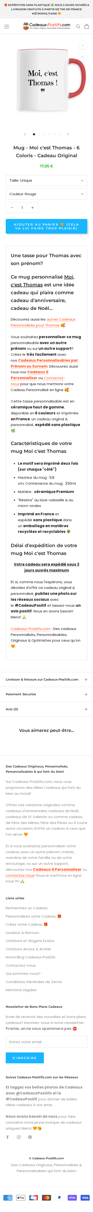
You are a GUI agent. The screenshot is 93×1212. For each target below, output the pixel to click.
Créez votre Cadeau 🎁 (27, 924)
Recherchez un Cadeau (26, 907)
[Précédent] (25, 134)
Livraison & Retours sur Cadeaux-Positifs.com (42, 679)
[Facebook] (7, 1137)
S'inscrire (25, 1058)
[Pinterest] (30, 1137)
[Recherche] (78, 26)
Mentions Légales (21, 989)
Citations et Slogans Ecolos (30, 940)
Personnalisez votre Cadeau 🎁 (34, 916)
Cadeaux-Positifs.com (31, 628)
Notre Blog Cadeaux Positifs (30, 957)
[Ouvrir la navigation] (6, 26)
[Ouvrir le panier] (87, 26)
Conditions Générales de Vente (34, 981)
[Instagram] (19, 1137)
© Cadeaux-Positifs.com (46, 1158)
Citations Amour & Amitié (28, 949)
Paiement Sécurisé (21, 694)
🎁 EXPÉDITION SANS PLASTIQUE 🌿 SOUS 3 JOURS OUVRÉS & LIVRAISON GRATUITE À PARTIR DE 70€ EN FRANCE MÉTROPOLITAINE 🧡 (46, 9)
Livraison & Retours (22, 932)
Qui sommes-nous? (23, 973)
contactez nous (20, 875)
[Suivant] (68, 134)
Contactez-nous (21, 965)
